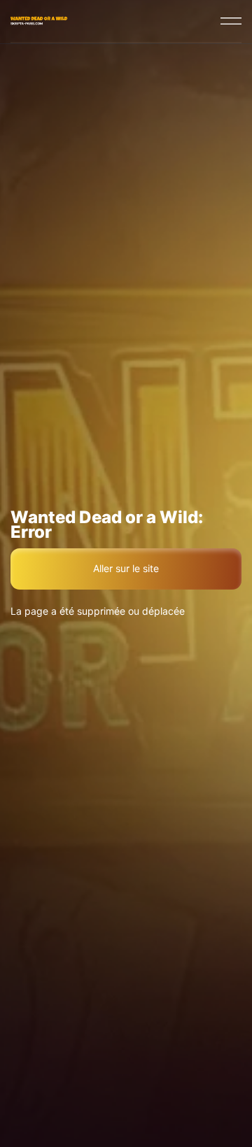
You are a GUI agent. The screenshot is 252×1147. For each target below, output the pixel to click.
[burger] (230, 20)
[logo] (40, 20)
